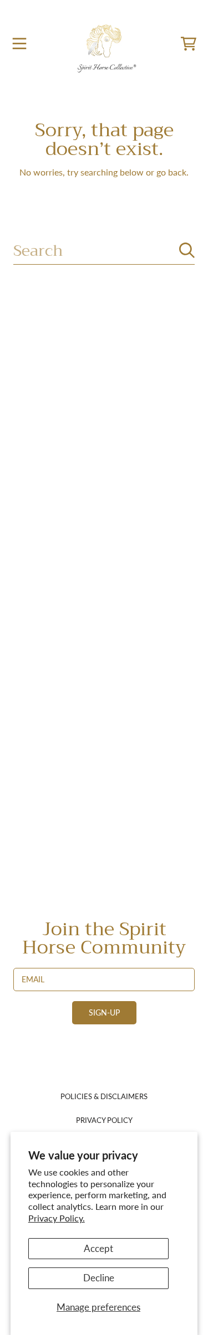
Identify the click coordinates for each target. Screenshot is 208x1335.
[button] (19, 44)
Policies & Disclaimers (104, 1096)
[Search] (187, 250)
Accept (98, 1248)
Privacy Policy (104, 1120)
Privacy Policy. (56, 1218)
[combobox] (104, 250)
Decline (98, 1278)
